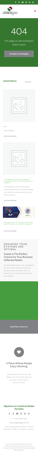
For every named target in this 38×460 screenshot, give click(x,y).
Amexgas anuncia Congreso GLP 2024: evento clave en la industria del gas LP (18, 223)
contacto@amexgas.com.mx (19, 423)
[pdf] (19, 105)
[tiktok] (33, 2)
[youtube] (22, 2)
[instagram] (26, 2)
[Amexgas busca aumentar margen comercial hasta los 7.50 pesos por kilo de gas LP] (19, 158)
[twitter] (19, 2)
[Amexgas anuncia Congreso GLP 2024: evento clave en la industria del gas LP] (19, 212)
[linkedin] (29, 2)
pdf (5, 126)
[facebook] (15, 2)
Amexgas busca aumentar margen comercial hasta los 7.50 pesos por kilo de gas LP (18, 181)
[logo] (10, 7)
